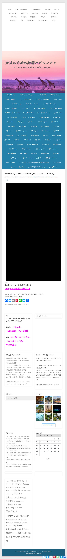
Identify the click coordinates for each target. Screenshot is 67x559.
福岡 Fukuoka (45, 153)
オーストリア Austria (49, 104)
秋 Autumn (15, 537)
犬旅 (22, 20)
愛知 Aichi (7, 140)
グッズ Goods (57, 162)
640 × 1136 (19, 177)
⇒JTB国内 (11, 345)
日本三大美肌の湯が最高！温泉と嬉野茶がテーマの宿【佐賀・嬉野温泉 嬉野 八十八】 (18, 455)
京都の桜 (16, 490)
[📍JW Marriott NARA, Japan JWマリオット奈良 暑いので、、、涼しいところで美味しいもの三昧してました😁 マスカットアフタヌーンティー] (48, 409)
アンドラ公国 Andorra (42, 99)
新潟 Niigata (34, 131)
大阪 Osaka (59, 140)
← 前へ (7, 180)
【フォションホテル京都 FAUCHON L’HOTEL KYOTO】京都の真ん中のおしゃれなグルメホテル (18, 448)
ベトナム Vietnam (12, 117)
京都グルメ (44, 17)
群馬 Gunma (33, 126)
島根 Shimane (57, 144)
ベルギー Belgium (10, 99)
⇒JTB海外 (23, 331)
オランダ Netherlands (26, 99)
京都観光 (53, 17)
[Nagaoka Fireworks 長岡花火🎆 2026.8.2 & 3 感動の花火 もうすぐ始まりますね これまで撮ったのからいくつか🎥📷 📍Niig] (57, 409)
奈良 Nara (20, 144)
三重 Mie (17, 140)
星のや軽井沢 (9, 525)
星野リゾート (31, 20)
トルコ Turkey (25, 108)
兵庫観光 (9, 504)
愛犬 (26, 520)
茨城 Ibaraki (11, 126)
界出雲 (8, 537)
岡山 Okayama (13, 149)
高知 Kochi (34, 153)
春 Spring (10, 529)
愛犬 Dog (21, 167)
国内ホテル (24, 13)
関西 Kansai (27, 140)
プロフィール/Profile (21, 9)
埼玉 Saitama (45, 126)
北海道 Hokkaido (44, 117)
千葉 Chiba (56, 126)
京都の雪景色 (9, 494)
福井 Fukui (9, 135)
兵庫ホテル (19, 501)
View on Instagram (48, 425)
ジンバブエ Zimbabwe (43, 113)
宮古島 (17, 520)
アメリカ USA (11, 95)
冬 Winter (17, 504)
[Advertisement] (33, 35)
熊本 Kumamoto (27, 158)
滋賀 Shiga (38, 140)
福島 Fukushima (55, 122)
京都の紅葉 (23, 490)
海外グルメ (14, 17)
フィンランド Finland (55, 108)
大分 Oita (39, 158)
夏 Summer (10, 520)
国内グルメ (35, 13)
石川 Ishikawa (57, 131)
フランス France (55, 95)
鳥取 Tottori (45, 144)
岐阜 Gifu (45, 135)
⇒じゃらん (24, 337)
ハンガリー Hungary (11, 108)
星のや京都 (9, 522)
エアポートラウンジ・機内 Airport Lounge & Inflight (34, 162)
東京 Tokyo (9, 131)
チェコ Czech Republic (32, 104)
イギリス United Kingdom (26, 95)
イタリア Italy (42, 95)
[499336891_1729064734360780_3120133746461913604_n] (33, 232)
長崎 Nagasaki (14, 158)
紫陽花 (27, 537)
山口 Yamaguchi (39, 149)
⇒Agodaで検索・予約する (17, 288)
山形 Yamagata (42, 122)
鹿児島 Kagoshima (51, 158)
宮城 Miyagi (20, 122)
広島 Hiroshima (26, 149)
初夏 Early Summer (14, 508)
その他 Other (52, 167)
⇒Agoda (16, 327)
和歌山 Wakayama (32, 144)
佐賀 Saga (56, 153)
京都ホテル (33, 17)
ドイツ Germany (16, 104)
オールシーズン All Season (17, 484)
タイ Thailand (58, 113)
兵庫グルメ (13, 20)
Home (9, 9)
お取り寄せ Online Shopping (36, 167)
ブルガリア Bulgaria (39, 108)
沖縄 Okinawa (10, 162)
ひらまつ (54, 20)
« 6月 (47, 459)
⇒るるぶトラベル (14, 341)
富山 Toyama (45, 131)
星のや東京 (16, 522)
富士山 (22, 519)
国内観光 (44, 13)
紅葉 (23, 537)
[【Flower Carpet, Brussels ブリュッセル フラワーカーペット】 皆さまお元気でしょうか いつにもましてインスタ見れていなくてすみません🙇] (57, 400)
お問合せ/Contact (36, 9)
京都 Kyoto (48, 140)
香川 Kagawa (12, 153)
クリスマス (13, 487)
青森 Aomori (56, 117)
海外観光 (23, 17)
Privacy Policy (13, 13)
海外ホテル (54, 13)
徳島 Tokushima (53, 149)
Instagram (47, 9)
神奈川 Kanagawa (21, 131)
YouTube (56, 9)
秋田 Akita (31, 122)
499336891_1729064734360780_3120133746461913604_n (42, 177)
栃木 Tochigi (22, 126)
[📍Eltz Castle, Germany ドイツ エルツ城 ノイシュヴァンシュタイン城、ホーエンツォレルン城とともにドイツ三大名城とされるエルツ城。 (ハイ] (48, 400)
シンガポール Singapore (28, 117)
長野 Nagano (35, 135)
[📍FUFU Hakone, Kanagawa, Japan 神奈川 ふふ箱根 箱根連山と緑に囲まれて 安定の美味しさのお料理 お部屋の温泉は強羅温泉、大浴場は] (57, 417)
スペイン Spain (57, 99)
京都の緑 (29, 490)
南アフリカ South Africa (12, 113)
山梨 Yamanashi (22, 135)
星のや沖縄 (23, 522)
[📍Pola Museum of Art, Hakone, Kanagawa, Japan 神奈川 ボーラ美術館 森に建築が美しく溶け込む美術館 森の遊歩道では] (40, 417)
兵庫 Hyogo (9, 144)
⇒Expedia (11, 331)
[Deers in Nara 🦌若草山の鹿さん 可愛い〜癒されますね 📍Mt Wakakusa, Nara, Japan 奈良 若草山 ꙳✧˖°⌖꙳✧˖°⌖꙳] (40, 409)
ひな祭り (8, 481)
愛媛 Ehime (23, 153)
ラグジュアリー (9, 490)
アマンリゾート (43, 20)
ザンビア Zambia (28, 113)
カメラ (13, 167)
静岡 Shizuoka (56, 135)
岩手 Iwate (10, 122)
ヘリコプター (22, 487)
